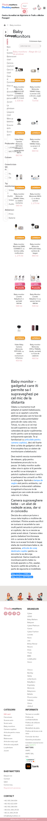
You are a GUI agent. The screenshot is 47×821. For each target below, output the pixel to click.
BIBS (29, 656)
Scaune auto (8, 720)
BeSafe (30, 694)
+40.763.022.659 (10, 804)
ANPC (27, 750)
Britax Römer (32, 644)
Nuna (29, 638)
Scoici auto (8, 723)
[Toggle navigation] (44, 8)
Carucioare (8, 717)
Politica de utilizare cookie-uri (32, 724)
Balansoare (8, 738)
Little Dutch (31, 679)
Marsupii (7, 735)
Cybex (29, 613)
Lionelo (30, 635)
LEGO (29, 616)
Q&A (6, 782)
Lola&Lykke (31, 659)
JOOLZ (30, 706)
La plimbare (8, 747)
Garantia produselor (33, 740)
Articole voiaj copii (11, 741)
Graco (29, 662)
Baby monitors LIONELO (21, 574)
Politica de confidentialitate (31, 718)
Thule (29, 653)
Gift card (7, 714)
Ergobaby (31, 685)
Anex (29, 650)
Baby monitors (15, 25)
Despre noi (8, 776)
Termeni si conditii (32, 714)
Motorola (30, 688)
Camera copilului (10, 729)
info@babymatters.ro (12, 816)
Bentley (30, 673)
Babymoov (31, 691)
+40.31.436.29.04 (11, 813)
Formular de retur (32, 737)
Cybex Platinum (33, 626)
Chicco (30, 670)
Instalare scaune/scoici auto (34, 745)
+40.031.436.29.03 (11, 810)
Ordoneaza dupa (35, 41)
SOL (27, 757)
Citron (29, 703)
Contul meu (8, 785)
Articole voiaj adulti (11, 745)
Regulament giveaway (12, 788)
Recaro (30, 647)
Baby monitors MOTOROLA (22, 577)
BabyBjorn (31, 682)
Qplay (29, 676)
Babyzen (30, 622)
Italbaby (30, 700)
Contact (7, 779)
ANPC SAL (29, 754)
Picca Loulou (32, 697)
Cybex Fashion (33, 632)
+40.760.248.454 (10, 807)
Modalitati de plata (32, 728)
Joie (28, 641)
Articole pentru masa (12, 732)
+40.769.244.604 (10, 801)
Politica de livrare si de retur (33, 732)
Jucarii (6, 751)
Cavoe (29, 629)
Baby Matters (32, 619)
